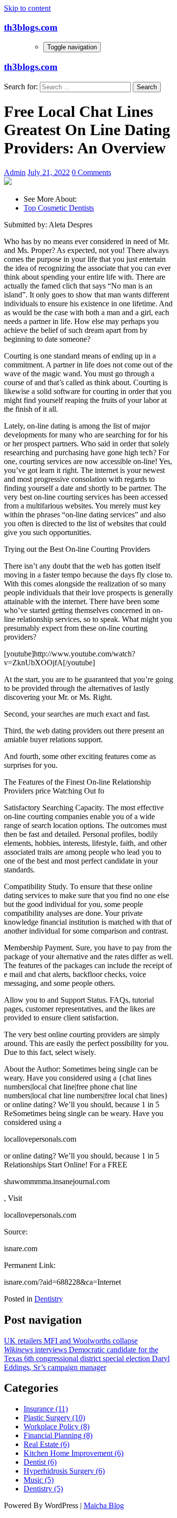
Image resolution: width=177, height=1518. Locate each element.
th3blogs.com (31, 27)
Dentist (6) (40, 1462)
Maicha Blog (104, 1505)
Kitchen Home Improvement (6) (73, 1453)
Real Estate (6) (46, 1444)
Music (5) (39, 1480)
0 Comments (91, 172)
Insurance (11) (46, 1409)
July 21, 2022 (49, 172)
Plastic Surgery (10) (54, 1417)
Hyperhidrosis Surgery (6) (64, 1471)
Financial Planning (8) (58, 1435)
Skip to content (27, 8)
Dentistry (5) (43, 1488)
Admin (15, 172)
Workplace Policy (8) (56, 1426)
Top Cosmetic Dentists (59, 208)
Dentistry (48, 1299)
